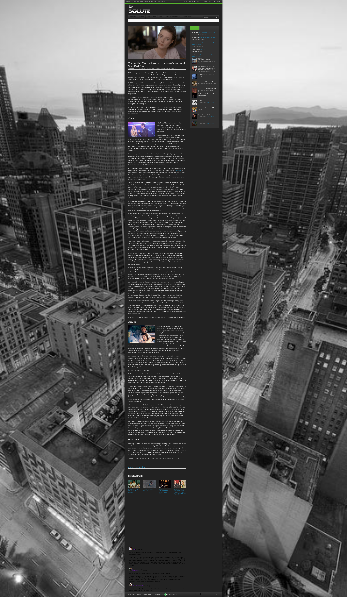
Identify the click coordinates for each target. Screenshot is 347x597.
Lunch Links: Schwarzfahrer (205, 101)
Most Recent (214, 28)
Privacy (205, 1)
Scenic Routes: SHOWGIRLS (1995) (207, 89)
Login (218, 1)
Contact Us (212, 1)
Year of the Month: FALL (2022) (148, 489)
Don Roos (170, 458)
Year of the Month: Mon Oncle (207, 32)
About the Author (137, 467)
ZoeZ (208, 111)
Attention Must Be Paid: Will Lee (206, 82)
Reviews (141, 17)
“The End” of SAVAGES (204, 59)
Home (131, 1)
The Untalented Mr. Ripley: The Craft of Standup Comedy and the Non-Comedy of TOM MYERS (207, 68)
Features (133, 17)
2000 (153, 458)
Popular (204, 28)
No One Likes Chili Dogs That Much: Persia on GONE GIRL (163, 491)
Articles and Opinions (173, 17)
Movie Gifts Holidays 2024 (205, 122)
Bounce (157, 458)
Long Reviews (151, 17)
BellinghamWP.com (172, 594)
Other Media (188, 17)
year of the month (139, 460)
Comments (194, 28)
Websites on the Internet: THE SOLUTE (206, 108)
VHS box (178, 170)
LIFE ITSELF (203, 49)
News (160, 17)
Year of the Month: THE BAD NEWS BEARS (133, 490)
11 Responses (172, 68)
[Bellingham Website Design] (165, 594)
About (199, 1)
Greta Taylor (210, 116)
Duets (175, 458)
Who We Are (192, 1)
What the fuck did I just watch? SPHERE (206, 75)
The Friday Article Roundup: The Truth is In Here (206, 94)
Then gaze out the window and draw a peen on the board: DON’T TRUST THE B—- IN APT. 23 (180, 492)
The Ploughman (211, 97)
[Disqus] (157, 522)
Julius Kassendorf (139, 68)
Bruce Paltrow (163, 458)
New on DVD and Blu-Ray (204, 115)
